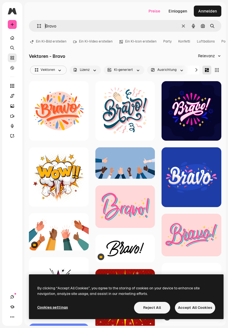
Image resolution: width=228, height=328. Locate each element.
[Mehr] (12, 316)
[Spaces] (12, 95)
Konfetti (184, 41)
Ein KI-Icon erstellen (141, 41)
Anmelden (207, 11)
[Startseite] (12, 37)
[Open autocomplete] (36, 26)
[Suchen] (12, 47)
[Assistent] (12, 135)
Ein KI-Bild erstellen (51, 41)
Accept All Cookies (195, 307)
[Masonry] (206, 70)
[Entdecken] (12, 67)
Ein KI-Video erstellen (96, 41)
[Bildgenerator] (12, 105)
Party (167, 41)
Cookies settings (52, 307)
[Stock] (12, 57)
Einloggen (177, 11)
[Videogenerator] (12, 115)
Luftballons (206, 41)
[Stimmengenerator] (12, 125)
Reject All (152, 307)
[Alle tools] (12, 85)
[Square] (216, 70)
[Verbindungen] (12, 296)
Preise (154, 11)
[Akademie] (12, 306)
